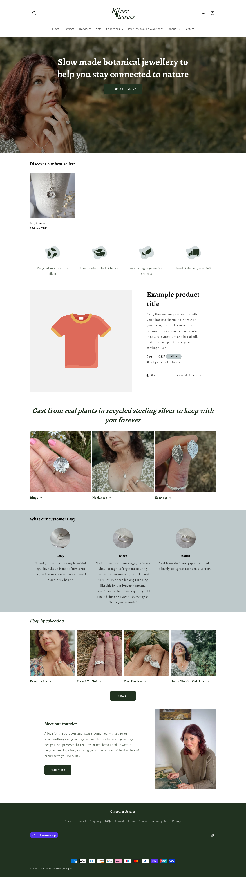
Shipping (151, 362)
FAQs (108, 821)
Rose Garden (133, 681)
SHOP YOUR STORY (123, 89)
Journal (119, 821)
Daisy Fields (38, 681)
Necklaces (99, 498)
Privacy (176, 821)
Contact (81, 821)
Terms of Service (138, 821)
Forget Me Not (87, 681)
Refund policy (160, 821)
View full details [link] (187, 375)
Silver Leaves (44, 868)
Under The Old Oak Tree (188, 681)
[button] (34, 13)
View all (123, 695)
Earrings (161, 498)
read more (58, 769)
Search (69, 821)
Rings (34, 498)
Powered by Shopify (62, 868)
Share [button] (153, 375)
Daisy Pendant (37, 223)
